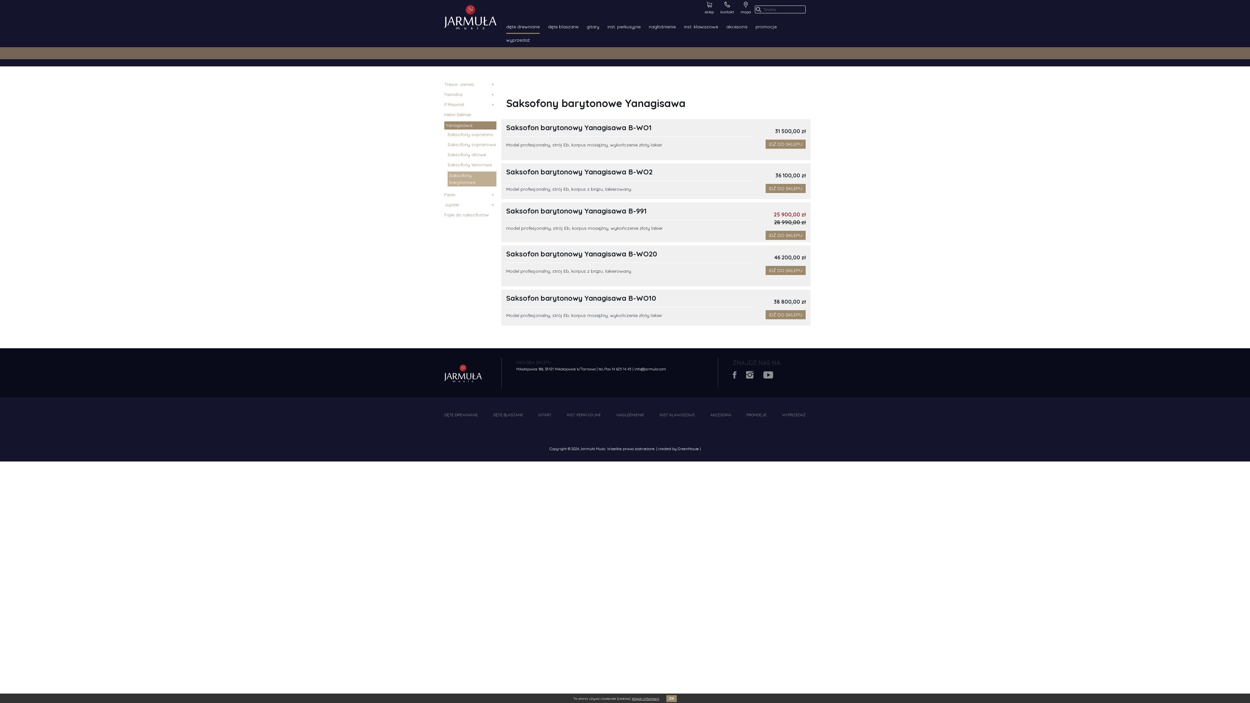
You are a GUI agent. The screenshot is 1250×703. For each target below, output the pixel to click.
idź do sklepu (785, 144)
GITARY (593, 27)
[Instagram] (754, 376)
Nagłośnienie (662, 27)
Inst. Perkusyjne (624, 27)
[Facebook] (739, 376)
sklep (709, 11)
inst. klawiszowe (701, 27)
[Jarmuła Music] (470, 16)
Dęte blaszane (563, 27)
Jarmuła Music (592, 449)
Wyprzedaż (518, 40)
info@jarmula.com (650, 369)
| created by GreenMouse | (678, 449)
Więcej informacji (645, 698)
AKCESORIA (736, 27)
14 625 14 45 (622, 369)
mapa (746, 11)
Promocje (766, 27)
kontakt (727, 11)
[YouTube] (772, 376)
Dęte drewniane (523, 27)
